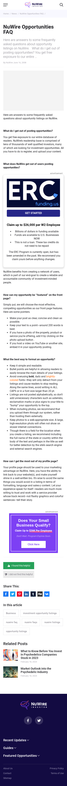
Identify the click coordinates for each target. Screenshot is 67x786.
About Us (8, 768)
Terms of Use (57, 773)
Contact (7, 773)
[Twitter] (39, 720)
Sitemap (7, 778)
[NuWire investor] (33, 5)
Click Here (34, 544)
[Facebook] (28, 720)
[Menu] (5, 5)
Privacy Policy (57, 768)
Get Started (33, 213)
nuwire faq (11, 622)
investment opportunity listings (40, 613)
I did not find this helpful (21, 574)
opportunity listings (16, 631)
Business (11, 613)
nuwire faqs (31, 622)
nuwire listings (52, 622)
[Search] (61, 5)
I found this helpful (20, 565)
